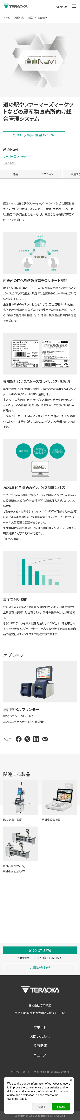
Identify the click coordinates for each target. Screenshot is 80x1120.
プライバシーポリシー (21, 1071)
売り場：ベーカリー (14, 920)
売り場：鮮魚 (10, 914)
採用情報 (40, 1045)
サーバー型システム (14, 156)
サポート (40, 1026)
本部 (6, 925)
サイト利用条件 (41, 1071)
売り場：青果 (30, 909)
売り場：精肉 (49, 909)
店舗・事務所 (63, 920)
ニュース (40, 1054)
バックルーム (10, 909)
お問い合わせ (40, 1036)
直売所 (47, 920)
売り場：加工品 (50, 914)
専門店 (34, 920)
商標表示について (60, 1071)
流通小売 (9, 162)
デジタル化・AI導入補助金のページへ (34, 135)
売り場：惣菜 (30, 914)
